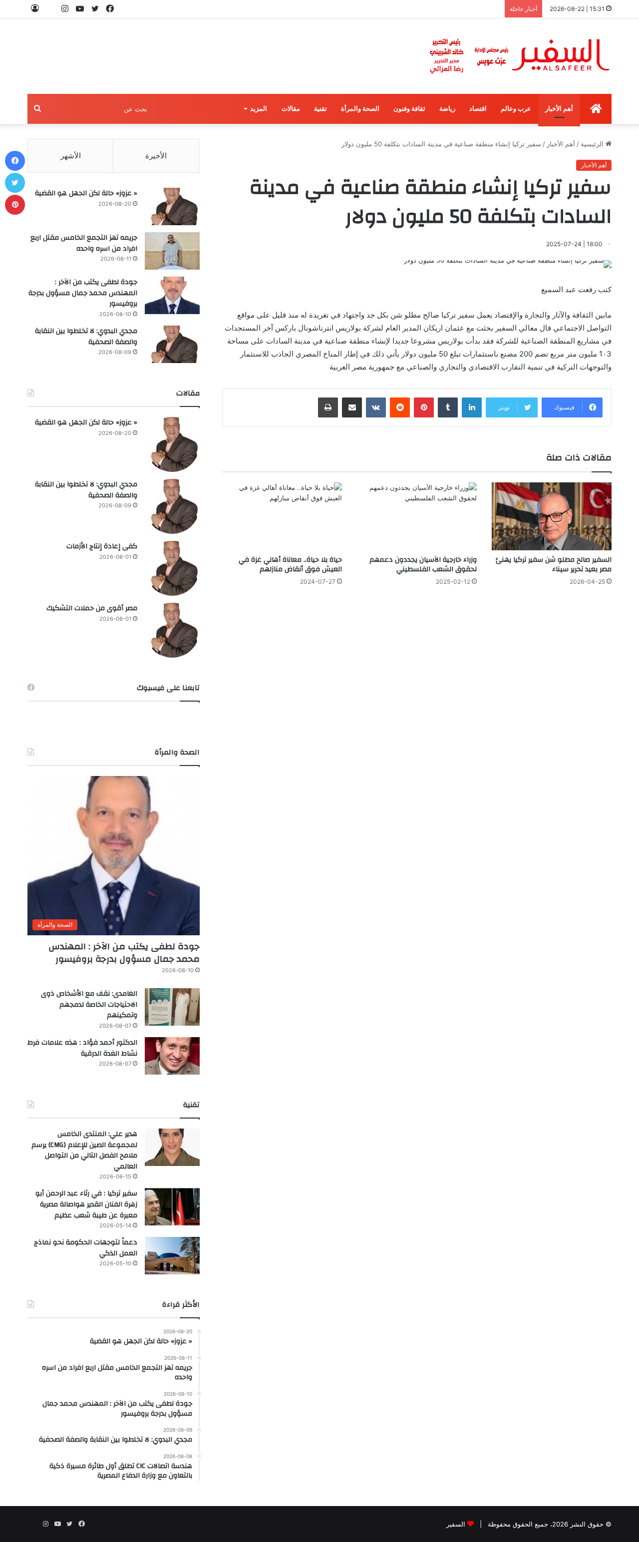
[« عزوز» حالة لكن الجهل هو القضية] (172, 206)
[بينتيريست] (424, 407)
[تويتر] (15, 183)
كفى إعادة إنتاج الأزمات (101, 546)
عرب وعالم (516, 108)
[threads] (49, 8)
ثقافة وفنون (409, 108)
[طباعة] (328, 407)
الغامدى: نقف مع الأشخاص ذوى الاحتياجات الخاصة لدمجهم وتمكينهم (89, 1004)
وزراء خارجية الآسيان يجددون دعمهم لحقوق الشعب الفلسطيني (423, 564)
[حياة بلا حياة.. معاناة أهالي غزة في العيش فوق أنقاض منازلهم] (282, 516)
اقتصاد (478, 108)
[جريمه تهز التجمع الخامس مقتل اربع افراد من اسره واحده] (172, 251)
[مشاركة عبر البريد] (352, 407)
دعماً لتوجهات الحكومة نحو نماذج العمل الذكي (85, 1248)
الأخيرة (156, 155)
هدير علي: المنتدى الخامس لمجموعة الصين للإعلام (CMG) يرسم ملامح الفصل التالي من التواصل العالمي (84, 1150)
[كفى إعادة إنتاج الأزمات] (172, 568)
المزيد (258, 108)
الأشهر (70, 155)
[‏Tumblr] (448, 407)
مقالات (291, 108)
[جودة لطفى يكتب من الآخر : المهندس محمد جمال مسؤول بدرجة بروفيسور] (172, 295)
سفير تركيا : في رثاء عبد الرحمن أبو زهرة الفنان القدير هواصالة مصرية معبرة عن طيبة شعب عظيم (86, 1204)
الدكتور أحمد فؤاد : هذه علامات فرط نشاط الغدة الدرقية (82, 1048)
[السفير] (519, 56)
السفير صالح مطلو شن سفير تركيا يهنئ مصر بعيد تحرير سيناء (554, 564)
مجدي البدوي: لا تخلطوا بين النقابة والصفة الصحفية (86, 337)
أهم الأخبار (559, 108)
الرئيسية (593, 144)
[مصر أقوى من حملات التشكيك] (172, 630)
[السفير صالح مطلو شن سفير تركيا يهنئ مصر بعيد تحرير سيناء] (552, 516)
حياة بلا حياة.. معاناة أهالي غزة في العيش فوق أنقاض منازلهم (290, 564)
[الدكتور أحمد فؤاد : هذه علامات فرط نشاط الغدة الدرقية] (172, 1056)
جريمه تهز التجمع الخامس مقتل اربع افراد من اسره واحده (83, 243)
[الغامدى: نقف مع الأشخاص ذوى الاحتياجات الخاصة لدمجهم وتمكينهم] (172, 1007)
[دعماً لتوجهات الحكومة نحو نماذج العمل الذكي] (172, 1255)
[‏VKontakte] (376, 407)
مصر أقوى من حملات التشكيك (91, 608)
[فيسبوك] (15, 161)
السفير (455, 1524)
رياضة (447, 108)
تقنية (320, 108)
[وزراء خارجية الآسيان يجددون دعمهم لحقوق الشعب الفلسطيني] (417, 516)
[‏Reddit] (400, 407)
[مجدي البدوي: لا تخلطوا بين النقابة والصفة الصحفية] (172, 344)
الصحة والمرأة (360, 108)
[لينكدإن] (472, 407)
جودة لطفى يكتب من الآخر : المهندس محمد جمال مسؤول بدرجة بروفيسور (82, 293)
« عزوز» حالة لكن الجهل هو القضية (86, 193)
